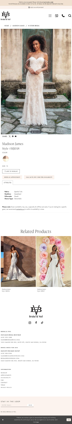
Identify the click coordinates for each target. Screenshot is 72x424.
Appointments (6, 375)
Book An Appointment (12, 177)
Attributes (7, 183)
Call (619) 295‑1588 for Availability (39, 177)
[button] (50, 16)
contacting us (20, 209)
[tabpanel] (36, 81)
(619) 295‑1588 (48, 2)
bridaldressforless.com (10, 358)
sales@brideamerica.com (10, 340)
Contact (4, 382)
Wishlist (4, 373)
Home (6, 26)
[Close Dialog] (3, 419)
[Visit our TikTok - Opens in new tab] (42, 322)
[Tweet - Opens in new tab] (9, 136)
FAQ (2, 380)
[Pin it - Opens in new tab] (12, 136)
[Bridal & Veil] (5, 15)
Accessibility (6, 377)
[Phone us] (63, 16)
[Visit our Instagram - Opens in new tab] (30, 322)
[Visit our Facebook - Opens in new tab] (36, 322)
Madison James (18, 26)
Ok (69, 420)
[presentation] (18, 261)
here (37, 422)
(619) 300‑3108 (6, 353)
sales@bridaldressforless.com (12, 356)
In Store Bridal (33, 26)
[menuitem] (50, 16)
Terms (3, 385)
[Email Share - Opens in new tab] (15, 136)
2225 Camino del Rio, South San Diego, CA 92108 (20, 361)
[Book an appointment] (56, 16)
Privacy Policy (6, 387)
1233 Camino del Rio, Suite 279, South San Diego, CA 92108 (23, 342)
